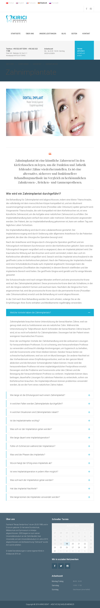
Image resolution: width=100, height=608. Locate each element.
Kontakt (86, 34)
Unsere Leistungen (47, 34)
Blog (64, 34)
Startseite (15, 34)
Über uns (30, 34)
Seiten (74, 34)
